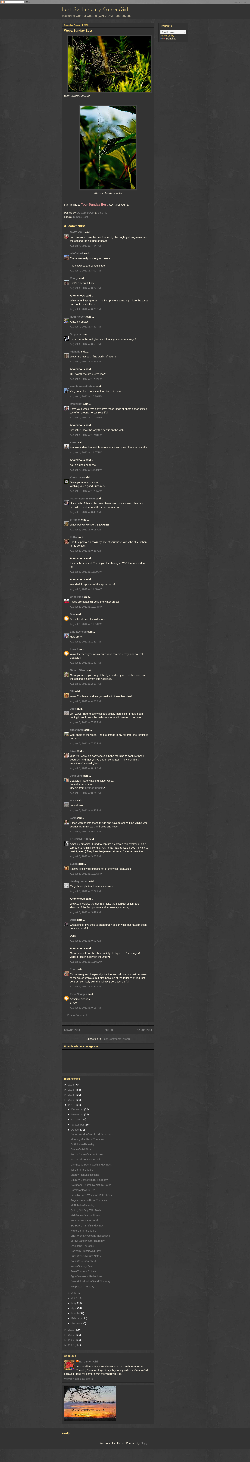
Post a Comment (77, 1015)
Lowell (74, 649)
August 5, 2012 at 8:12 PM (85, 768)
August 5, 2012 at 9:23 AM (85, 550)
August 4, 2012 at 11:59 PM (86, 469)
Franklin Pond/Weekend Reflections (91, 1195)
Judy (73, 708)
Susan (74, 863)
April (74, 1308)
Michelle (75, 351)
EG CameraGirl (88, 1361)
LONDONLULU (79, 839)
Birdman (75, 519)
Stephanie (76, 334)
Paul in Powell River (82, 386)
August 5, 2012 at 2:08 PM (85, 683)
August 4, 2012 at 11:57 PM (86, 452)
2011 (71, 1329)
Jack (73, 818)
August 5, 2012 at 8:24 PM (85, 793)
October (76, 1119)
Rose (73, 800)
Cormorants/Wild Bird (83, 1190)
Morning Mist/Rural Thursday (87, 1139)
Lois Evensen (78, 631)
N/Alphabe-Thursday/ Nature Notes (91, 1184)
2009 (71, 1340)
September (78, 1124)
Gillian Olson (78, 670)
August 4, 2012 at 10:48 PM (86, 435)
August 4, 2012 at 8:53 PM (85, 344)
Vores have (77, 477)
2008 (71, 1345)
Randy (74, 278)
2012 (71, 1105)
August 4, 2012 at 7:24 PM (85, 245)
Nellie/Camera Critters (83, 1230)
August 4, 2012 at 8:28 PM (85, 309)
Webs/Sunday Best (82, 1266)
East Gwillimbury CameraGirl (95, 9)
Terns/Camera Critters (83, 1271)
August (75, 1129)
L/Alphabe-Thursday (82, 1245)
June (74, 1298)
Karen (73, 442)
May (74, 1303)
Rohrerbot (76, 404)
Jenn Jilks (76, 775)
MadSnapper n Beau (82, 498)
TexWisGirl (77, 232)
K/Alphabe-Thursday (82, 1286)
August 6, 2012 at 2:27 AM (85, 891)
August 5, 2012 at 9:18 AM (85, 529)
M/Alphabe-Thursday (83, 1205)
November (77, 1114)
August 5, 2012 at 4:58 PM (85, 701)
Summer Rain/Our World (85, 1220)
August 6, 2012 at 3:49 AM (85, 912)
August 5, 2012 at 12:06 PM (86, 624)
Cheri (73, 969)
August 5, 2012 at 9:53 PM (85, 856)
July (74, 1292)
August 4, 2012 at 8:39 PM (85, 326)
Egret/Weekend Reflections (86, 1276)
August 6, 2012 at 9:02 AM (85, 940)
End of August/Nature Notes (87, 1154)
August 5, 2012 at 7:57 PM (85, 743)
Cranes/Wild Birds (81, 1149)
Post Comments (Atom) (116, 1038)
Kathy (73, 537)
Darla (73, 919)
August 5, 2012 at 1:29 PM (85, 641)
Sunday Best (80, 216)
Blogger (144, 1443)
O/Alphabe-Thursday (83, 1144)
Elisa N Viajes (78, 994)
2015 (71, 1089)
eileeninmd (77, 729)
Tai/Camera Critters (82, 1169)
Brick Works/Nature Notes (86, 1256)
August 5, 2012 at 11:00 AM (86, 571)
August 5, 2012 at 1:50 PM (85, 662)
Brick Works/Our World (84, 1261)
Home (109, 1029)
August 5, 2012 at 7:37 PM (85, 722)
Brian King (76, 596)
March (75, 1313)
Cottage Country (94, 788)
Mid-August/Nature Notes (85, 1215)
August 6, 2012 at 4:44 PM (85, 986)
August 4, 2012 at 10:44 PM (86, 417)
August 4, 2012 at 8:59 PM (85, 361)
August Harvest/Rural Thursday (89, 1200)
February (77, 1318)
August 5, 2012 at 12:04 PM (86, 606)
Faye (73, 751)
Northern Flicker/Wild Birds (86, 1251)
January (76, 1323)
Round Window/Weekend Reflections (92, 1134)
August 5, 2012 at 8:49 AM (85, 512)
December (77, 1109)
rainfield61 (76, 253)
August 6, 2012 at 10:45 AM (86, 961)
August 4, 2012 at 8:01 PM (85, 270)
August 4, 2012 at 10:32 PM (86, 379)
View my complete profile (78, 1378)
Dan (72, 614)
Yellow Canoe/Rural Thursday (88, 1240)
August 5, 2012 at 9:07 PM (85, 831)
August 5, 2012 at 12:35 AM (86, 491)
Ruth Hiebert (78, 316)
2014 (71, 1094)
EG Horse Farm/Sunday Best (87, 1225)
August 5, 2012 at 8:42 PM (85, 810)
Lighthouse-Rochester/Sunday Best (91, 1164)
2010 (71, 1334)
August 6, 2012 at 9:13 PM (85, 1007)
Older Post (144, 1029)
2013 (71, 1099)
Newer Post (72, 1029)
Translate (171, 38)
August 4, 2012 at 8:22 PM (85, 288)
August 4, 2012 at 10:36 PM (86, 396)
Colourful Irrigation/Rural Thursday (90, 1281)
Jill (72, 691)
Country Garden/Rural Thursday (89, 1179)
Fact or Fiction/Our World (85, 1159)
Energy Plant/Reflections (85, 1174)
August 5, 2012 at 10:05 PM (86, 873)
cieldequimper (79, 881)
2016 (71, 1084)
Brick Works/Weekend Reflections (90, 1235)
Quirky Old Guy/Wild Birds (86, 1210)
